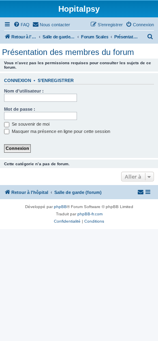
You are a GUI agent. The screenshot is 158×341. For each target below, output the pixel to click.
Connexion (17, 80)
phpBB (60, 206)
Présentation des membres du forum (68, 52)
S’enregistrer (56, 80)
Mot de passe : (19, 109)
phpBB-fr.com (89, 214)
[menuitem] (21, 24)
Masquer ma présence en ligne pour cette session (60, 131)
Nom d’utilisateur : (24, 90)
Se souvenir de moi (30, 124)
